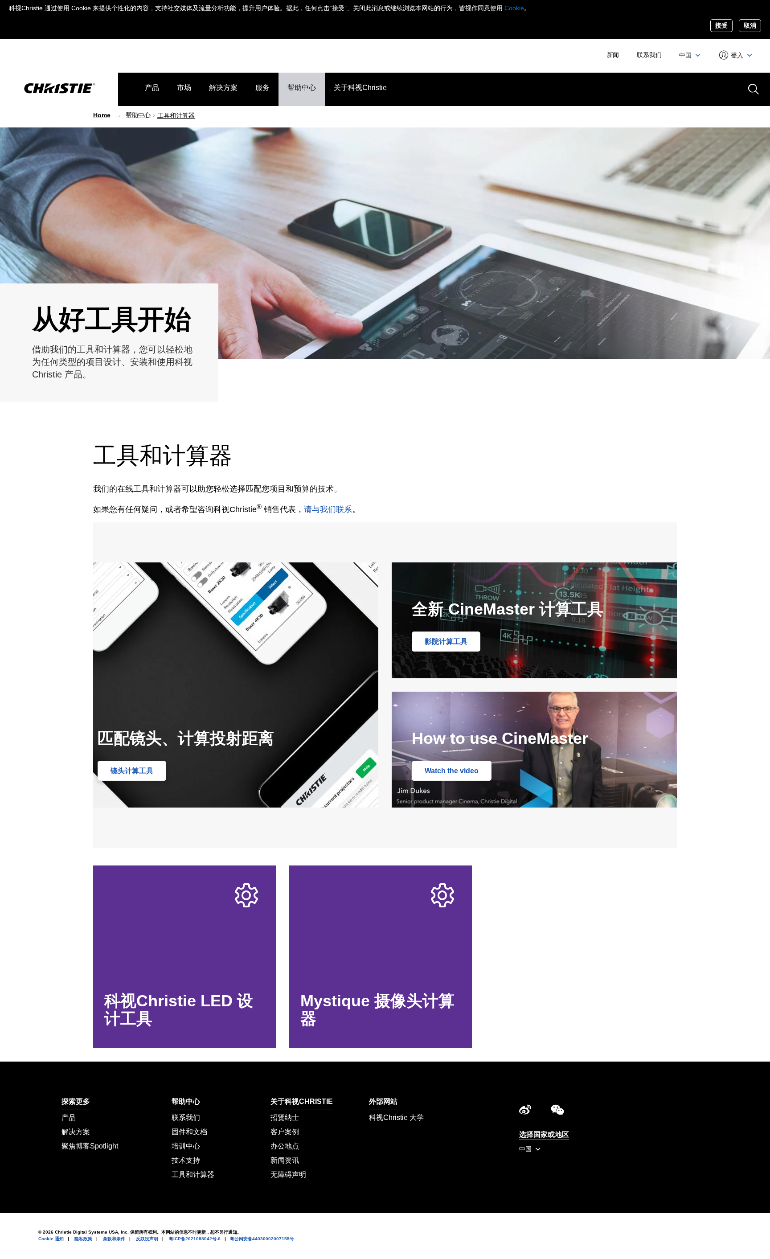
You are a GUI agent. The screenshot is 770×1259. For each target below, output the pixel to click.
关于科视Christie (360, 87)
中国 (686, 55)
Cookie (514, 8)
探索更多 (75, 1101)
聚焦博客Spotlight (89, 1146)
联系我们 (649, 54)
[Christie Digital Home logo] (59, 89)
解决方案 (223, 87)
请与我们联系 (328, 509)
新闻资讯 (284, 1160)
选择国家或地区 (544, 1134)
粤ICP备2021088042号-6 (195, 1238)
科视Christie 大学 (396, 1117)
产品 (152, 87)
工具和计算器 (176, 115)
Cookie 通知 (51, 1238)
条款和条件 (114, 1238)
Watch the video (452, 771)
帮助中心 (301, 87)
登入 (737, 55)
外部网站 (383, 1101)
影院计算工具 (446, 641)
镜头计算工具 (132, 771)
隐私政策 (83, 1238)
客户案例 (284, 1132)
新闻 (613, 54)
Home (102, 115)
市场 (184, 87)
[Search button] (752, 88)
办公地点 (284, 1146)
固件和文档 (189, 1132)
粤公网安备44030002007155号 (262, 1238)
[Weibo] (525, 1111)
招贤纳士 (284, 1117)
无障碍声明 (288, 1174)
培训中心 (186, 1146)
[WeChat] (557, 1111)
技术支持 (186, 1160)
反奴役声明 (147, 1238)
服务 (262, 87)
